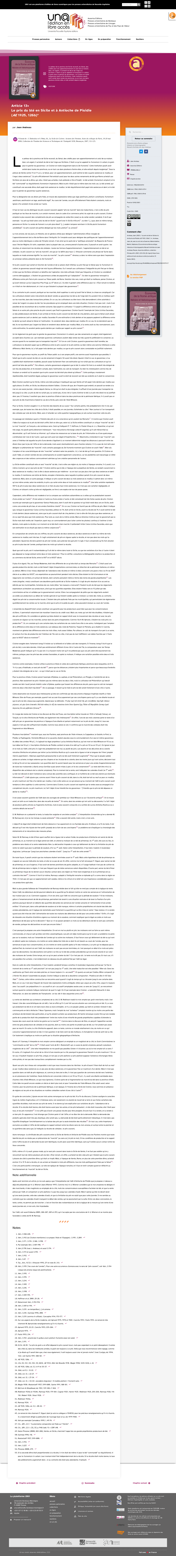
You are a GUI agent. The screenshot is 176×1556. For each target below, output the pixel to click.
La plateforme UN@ (20, 1496)
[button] (141, 151)
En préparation (104, 39)
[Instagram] (146, 6)
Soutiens (140, 39)
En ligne (89, 39)
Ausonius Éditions (136, 166)
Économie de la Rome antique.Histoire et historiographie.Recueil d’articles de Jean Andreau (139, 145)
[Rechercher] (138, 4)
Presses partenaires (41, 39)
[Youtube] (149, 6)
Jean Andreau (24, 127)
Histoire (51, 86)
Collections (72, 39)
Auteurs (58, 39)
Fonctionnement (123, 39)
